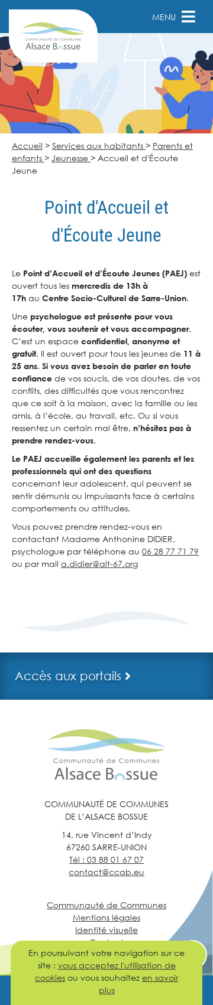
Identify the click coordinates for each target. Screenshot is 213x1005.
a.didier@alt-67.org (99, 563)
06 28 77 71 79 (170, 551)
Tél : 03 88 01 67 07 (106, 859)
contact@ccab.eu (106, 871)
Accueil (27, 145)
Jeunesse (71, 158)
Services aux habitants (99, 145)
